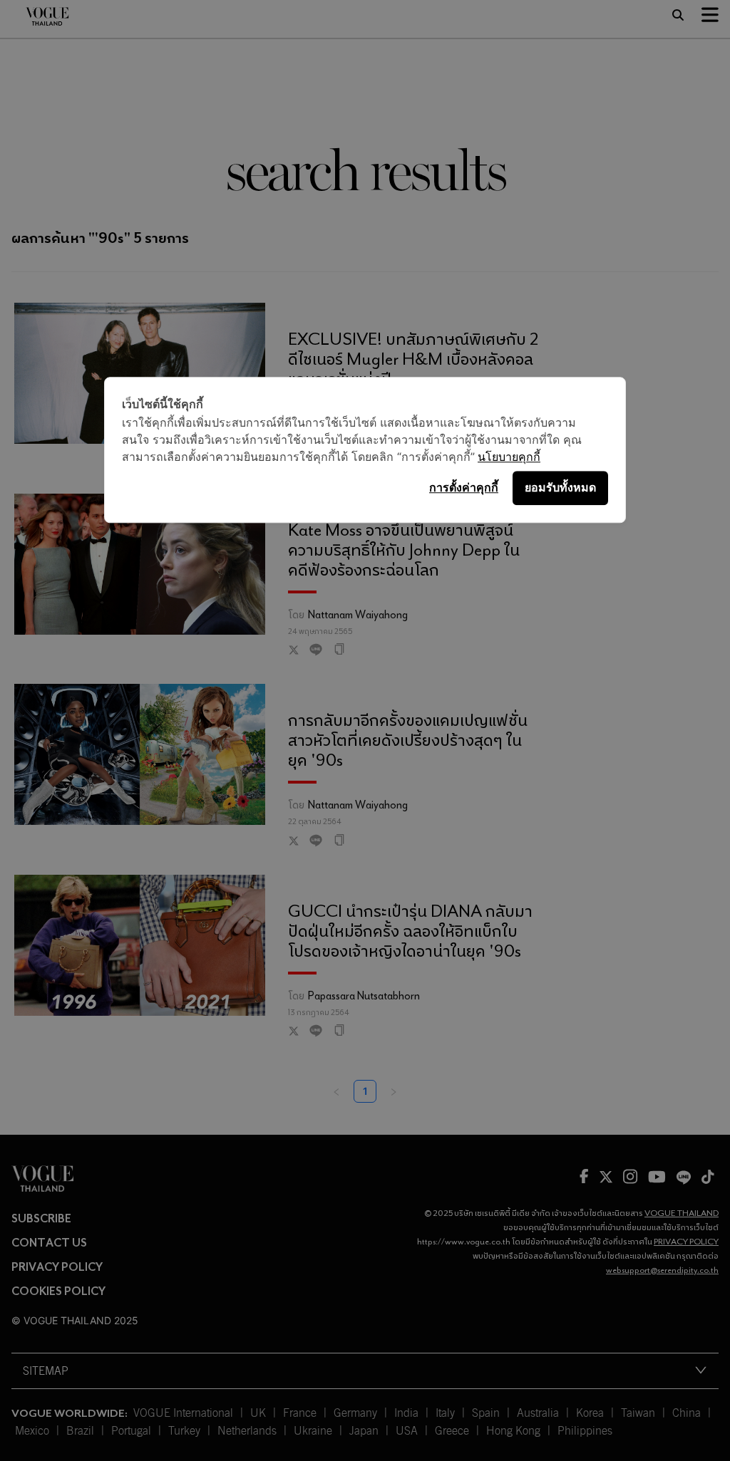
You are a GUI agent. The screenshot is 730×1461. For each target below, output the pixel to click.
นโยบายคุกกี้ (509, 456)
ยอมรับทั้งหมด (560, 487)
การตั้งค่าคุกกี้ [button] (463, 487)
